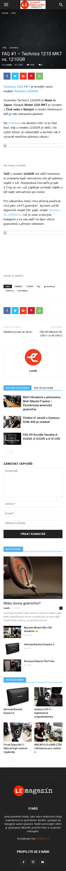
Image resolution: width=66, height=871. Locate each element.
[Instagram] (33, 862)
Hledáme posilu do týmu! (18, 331)
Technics (9, 290)
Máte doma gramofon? (22, 603)
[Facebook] (23, 862)
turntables (23, 290)
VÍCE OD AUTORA (43, 388)
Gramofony (13, 47)
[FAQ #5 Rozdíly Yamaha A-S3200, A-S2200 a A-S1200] (12, 439)
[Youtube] (42, 862)
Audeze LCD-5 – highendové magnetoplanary (43, 713)
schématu (14, 123)
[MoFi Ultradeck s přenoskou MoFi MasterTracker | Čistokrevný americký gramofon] (12, 401)
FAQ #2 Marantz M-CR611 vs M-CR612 (51, 333)
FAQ (13, 13)
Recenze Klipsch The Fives (39, 661)
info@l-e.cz (42, 838)
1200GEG (18, 286)
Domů (5, 13)
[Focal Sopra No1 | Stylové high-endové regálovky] (18, 732)
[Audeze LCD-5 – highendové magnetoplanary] (48, 696)
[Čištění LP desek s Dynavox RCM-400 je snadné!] (12, 422)
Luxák (8, 64)
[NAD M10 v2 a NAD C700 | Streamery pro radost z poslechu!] (48, 732)
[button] (61, 4)
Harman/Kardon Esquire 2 (39, 644)
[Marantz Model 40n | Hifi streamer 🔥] (12, 632)
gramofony (49, 286)
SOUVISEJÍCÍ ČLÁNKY (17, 388)
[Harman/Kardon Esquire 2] (12, 649)
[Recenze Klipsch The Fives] (12, 665)
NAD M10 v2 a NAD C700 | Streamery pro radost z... (48, 748)
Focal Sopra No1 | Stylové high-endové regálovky (15, 748)
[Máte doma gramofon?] (33, 577)
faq (38, 286)
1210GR (29, 286)
